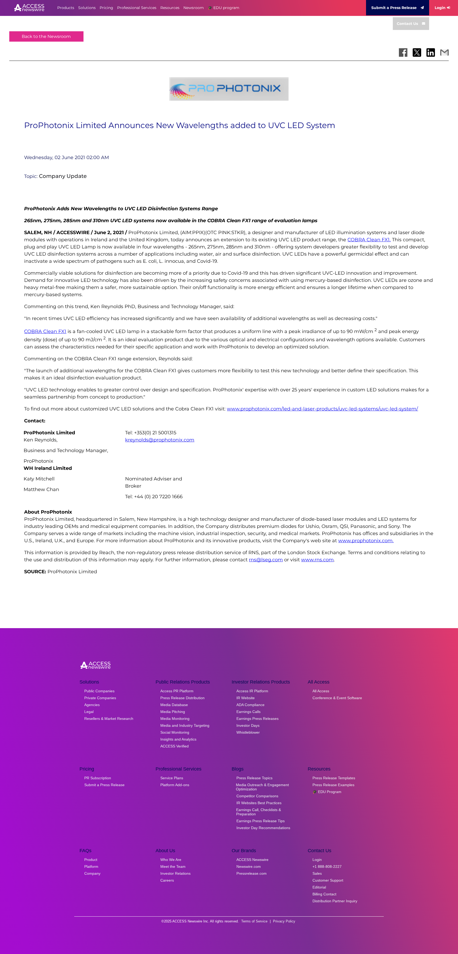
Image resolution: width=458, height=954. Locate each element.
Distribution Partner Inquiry (334, 901)
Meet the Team (173, 866)
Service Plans (171, 778)
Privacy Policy (284, 921)
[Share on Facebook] (403, 52)
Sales (317, 873)
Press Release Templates (333, 778)
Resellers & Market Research (108, 718)
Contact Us (407, 23)
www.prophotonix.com (365, 541)
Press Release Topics (254, 778)
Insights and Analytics (178, 739)
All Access (320, 691)
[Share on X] (417, 52)
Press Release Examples (333, 785)
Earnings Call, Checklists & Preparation (258, 812)
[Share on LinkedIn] (430, 52)
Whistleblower (248, 732)
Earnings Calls (248, 712)
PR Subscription (97, 778)
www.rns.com (317, 560)
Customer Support (327, 880)
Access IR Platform (252, 691)
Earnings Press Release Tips (260, 821)
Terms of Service (254, 921)
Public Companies (99, 691)
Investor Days (247, 725)
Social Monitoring (174, 732)
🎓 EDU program (223, 7)
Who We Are (170, 859)
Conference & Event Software (337, 698)
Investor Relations (175, 873)
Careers (167, 880)
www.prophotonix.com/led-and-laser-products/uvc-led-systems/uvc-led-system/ (322, 409)
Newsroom (193, 7)
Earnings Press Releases (257, 718)
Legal (89, 712)
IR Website (245, 698)
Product (90, 859)
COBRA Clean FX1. (369, 240)
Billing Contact (324, 894)
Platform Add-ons (174, 785)
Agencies (92, 705)
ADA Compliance (250, 705)
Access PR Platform (176, 691)
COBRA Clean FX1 (45, 331)
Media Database (174, 705)
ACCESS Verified (174, 746)
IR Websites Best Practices (258, 803)
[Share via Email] (444, 52)
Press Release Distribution (182, 698)
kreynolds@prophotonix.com (159, 440)
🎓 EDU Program (326, 792)
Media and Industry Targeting (184, 725)
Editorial (319, 887)
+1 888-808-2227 (327, 866)
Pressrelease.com (251, 873)
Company (92, 873)
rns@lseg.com (266, 560)
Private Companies (100, 698)
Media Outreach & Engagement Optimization (262, 787)
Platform (91, 866)
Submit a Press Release (394, 7)
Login (440, 7)
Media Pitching (172, 712)
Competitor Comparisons (257, 796)
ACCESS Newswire (252, 859)
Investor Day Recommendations (263, 828)
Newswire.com (248, 866)
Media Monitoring (175, 718)
